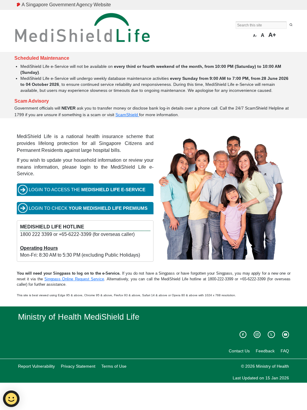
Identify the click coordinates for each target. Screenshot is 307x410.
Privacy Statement (78, 366)
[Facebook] (243, 335)
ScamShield (127, 114)
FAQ (285, 351)
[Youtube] (285, 335)
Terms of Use (114, 366)
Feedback (265, 351)
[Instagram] (257, 335)
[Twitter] (271, 335)
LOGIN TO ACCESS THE (87, 189)
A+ (272, 35)
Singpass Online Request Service (74, 279)
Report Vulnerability (36, 366)
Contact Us (239, 351)
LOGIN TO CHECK (88, 208)
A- (255, 36)
